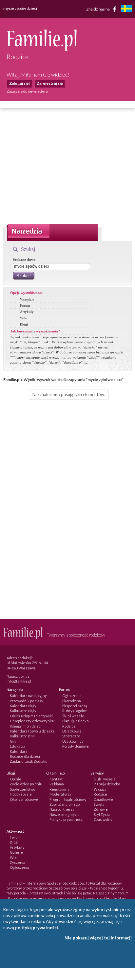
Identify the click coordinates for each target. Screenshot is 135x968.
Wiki (23, 318)
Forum (25, 305)
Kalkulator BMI (22, 736)
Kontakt (56, 779)
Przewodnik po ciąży (26, 701)
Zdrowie (101, 809)
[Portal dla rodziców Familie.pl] (42, 49)
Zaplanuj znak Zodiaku (29, 761)
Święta (99, 804)
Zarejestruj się (50, 83)
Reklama (56, 784)
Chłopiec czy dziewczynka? (32, 721)
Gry (13, 741)
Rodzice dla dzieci (25, 756)
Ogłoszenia (72, 695)
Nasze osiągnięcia (64, 814)
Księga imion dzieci (26, 726)
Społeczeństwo (22, 789)
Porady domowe (75, 746)
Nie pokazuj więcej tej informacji (98, 937)
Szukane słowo (24, 259)
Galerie (16, 852)
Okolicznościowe (24, 799)
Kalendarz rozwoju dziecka (32, 731)
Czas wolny (103, 819)
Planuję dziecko (75, 721)
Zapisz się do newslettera (27, 91)
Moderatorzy (60, 794)
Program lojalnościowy (68, 799)
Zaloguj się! (19, 83)
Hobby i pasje (21, 794)
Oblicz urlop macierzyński (31, 716)
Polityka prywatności (66, 819)
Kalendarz (18, 751)
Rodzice (69, 726)
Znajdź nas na (98, 8)
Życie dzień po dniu (26, 784)
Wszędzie (27, 299)
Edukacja (17, 746)
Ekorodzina (71, 701)
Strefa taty (71, 736)
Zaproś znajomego (64, 804)
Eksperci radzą (74, 706)
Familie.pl (11, 379)
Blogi (24, 324)
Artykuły (27, 312)
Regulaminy (59, 789)
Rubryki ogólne (74, 711)
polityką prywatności (36, 927)
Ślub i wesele (73, 716)
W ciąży (100, 789)
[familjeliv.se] (126, 9)
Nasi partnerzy (61, 809)
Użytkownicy (73, 741)
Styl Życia (102, 814)
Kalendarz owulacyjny (28, 695)
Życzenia (17, 862)
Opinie (15, 779)
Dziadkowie (72, 731)
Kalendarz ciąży (23, 706)
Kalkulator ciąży (23, 711)
